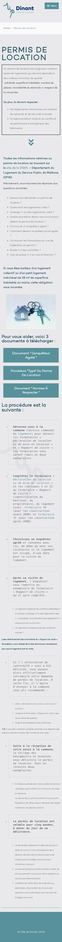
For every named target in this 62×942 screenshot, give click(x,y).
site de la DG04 (17, 168)
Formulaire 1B (35, 507)
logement (24, 433)
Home (6, 28)
